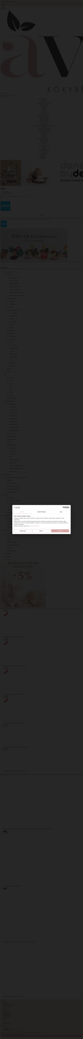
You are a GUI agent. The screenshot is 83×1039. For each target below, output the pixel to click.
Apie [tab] (61, 511)
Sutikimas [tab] (22, 511)
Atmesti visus (23, 530)
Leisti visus (60, 530)
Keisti (40, 530)
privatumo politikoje (34, 525)
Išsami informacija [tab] (41, 511)
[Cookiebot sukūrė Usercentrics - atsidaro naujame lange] (63, 507)
